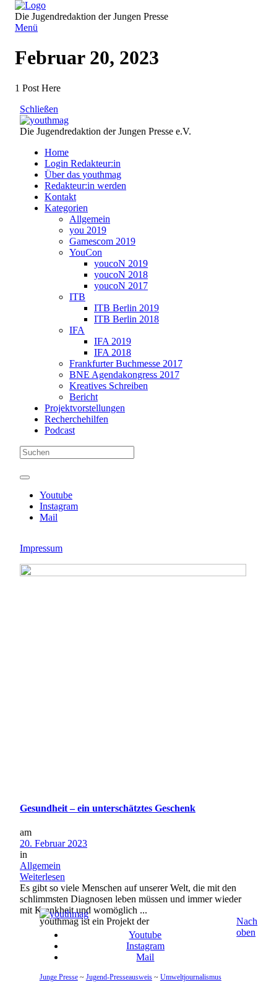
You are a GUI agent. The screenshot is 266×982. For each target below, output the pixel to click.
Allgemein (40, 865)
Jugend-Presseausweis (119, 977)
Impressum (41, 548)
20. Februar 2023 (53, 843)
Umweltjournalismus (190, 977)
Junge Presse (59, 977)
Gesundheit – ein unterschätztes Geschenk (107, 808)
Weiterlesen (42, 876)
